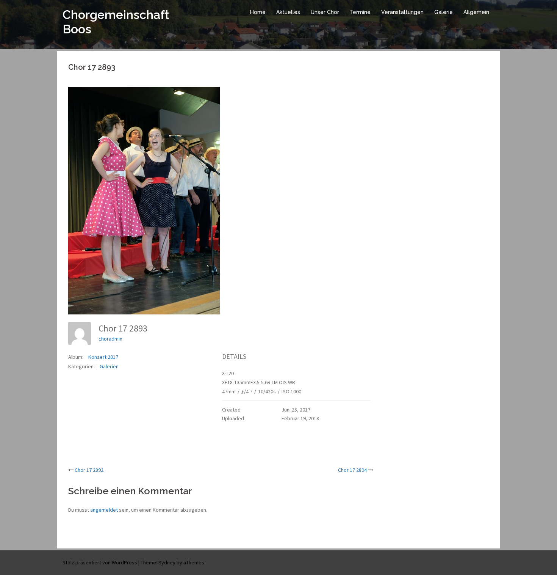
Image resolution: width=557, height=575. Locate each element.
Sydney (166, 562)
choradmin (110, 338)
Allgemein (476, 12)
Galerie (443, 12)
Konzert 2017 (103, 356)
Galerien (109, 366)
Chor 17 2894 (352, 470)
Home (258, 12)
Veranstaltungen (402, 12)
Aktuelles (288, 12)
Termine (360, 12)
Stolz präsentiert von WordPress (100, 562)
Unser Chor (325, 12)
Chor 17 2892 (89, 470)
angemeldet (104, 509)
